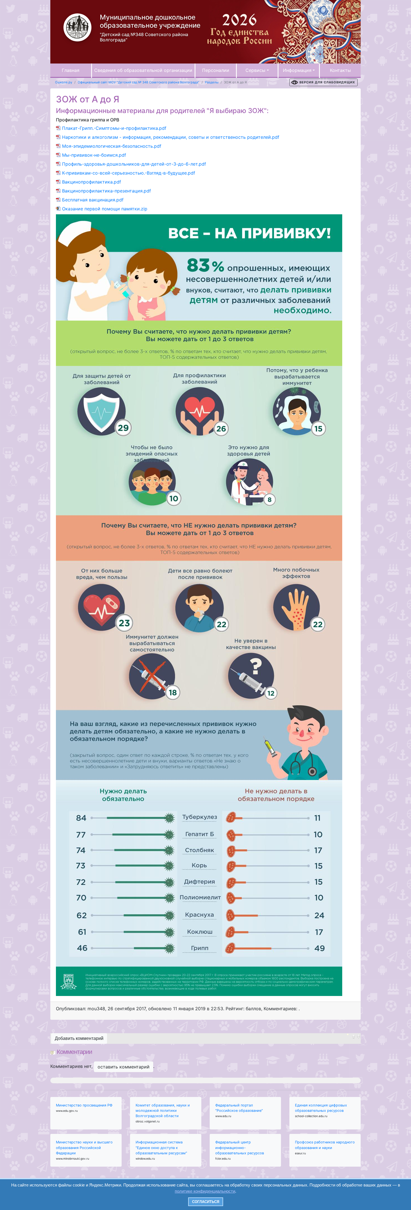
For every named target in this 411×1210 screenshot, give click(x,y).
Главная (70, 70)
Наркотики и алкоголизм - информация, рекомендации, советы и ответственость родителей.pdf (170, 137)
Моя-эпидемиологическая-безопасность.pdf (111, 146)
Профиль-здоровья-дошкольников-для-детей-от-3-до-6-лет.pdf (134, 164)
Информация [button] (297, 70)
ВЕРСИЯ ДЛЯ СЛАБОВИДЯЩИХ (327, 82)
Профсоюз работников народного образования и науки (325, 1145)
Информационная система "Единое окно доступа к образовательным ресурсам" (161, 1147)
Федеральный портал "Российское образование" (239, 1108)
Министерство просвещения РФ (84, 1105)
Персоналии (215, 70)
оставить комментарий (124, 1067)
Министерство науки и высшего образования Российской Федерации (84, 1147)
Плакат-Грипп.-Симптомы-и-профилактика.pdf (114, 128)
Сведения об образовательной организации (143, 70)
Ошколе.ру (63, 82)
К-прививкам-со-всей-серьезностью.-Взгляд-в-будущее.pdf (128, 173)
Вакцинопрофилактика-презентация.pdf (106, 191)
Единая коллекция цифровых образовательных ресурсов (321, 1108)
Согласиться (205, 1202)
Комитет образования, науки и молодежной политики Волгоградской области (163, 1110)
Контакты (340, 70)
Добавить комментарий (79, 1038)
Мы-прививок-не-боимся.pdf (94, 155)
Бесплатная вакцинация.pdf (93, 200)
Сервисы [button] (255, 70)
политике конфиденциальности (205, 1191)
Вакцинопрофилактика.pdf (91, 182)
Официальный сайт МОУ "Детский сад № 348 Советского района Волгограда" (138, 82)
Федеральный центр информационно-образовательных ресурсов (239, 1147)
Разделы (211, 82)
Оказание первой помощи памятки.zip (104, 209)
